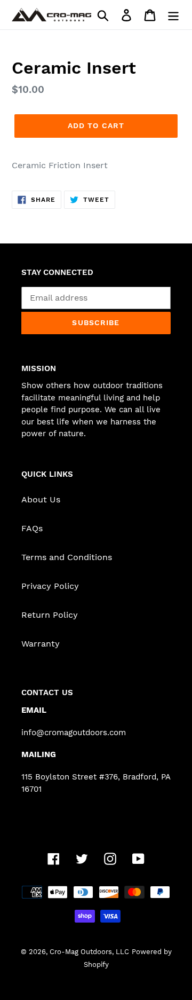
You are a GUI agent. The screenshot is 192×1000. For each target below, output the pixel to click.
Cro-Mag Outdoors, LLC (89, 952)
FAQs (32, 528)
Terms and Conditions (66, 557)
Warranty (40, 644)
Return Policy (49, 615)
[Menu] (173, 15)
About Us (40, 499)
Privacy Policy (50, 586)
